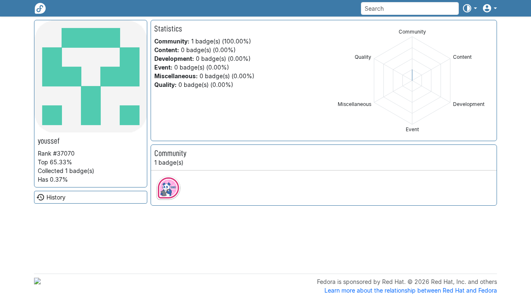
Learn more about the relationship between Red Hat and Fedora (410, 290)
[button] (469, 8)
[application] (412, 80)
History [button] (56, 197)
